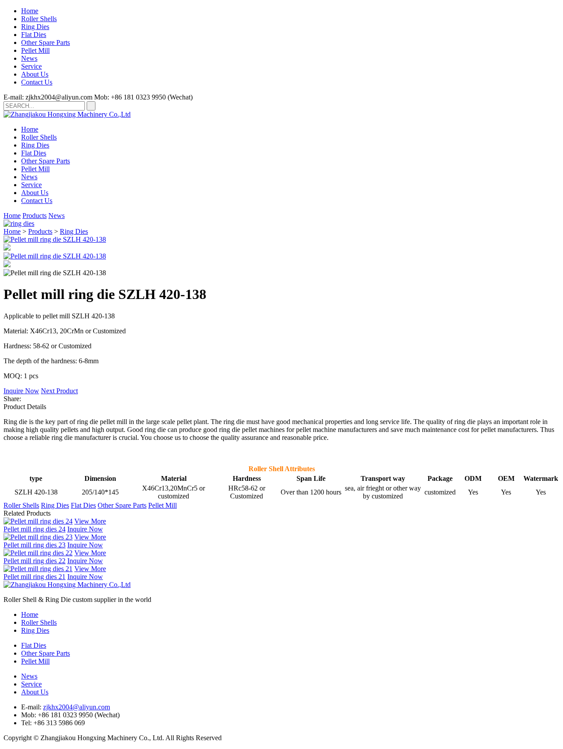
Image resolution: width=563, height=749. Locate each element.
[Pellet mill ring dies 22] (38, 553)
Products (34, 215)
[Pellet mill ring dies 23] (38, 537)
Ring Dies (35, 26)
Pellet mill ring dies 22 (35, 561)
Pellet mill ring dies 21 (35, 576)
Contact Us (36, 82)
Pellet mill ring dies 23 (35, 545)
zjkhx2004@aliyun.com (76, 707)
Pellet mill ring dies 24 (35, 529)
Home (29, 11)
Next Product (59, 391)
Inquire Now (21, 391)
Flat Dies (33, 34)
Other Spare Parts (45, 42)
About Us (34, 74)
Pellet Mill (35, 50)
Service (31, 66)
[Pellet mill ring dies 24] (38, 521)
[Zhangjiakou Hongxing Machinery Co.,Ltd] (67, 114)
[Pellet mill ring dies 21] (38, 568)
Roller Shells (39, 18)
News (29, 58)
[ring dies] (19, 223)
